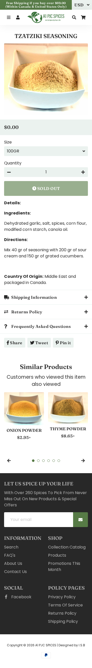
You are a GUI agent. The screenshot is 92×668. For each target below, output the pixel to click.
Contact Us (15, 572)
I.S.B (82, 645)
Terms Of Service (65, 605)
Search (11, 547)
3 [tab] (43, 460)
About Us (13, 563)
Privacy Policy (62, 597)
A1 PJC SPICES (45, 645)
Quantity (12, 163)
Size (8, 142)
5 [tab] (53, 460)
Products (57, 555)
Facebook (20, 597)
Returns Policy (62, 613)
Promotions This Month (64, 566)
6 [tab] (58, 460)
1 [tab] (33, 460)
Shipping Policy (63, 621)
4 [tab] (48, 460)
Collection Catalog (67, 547)
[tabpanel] (24, 416)
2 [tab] (38, 460)
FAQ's (9, 555)
